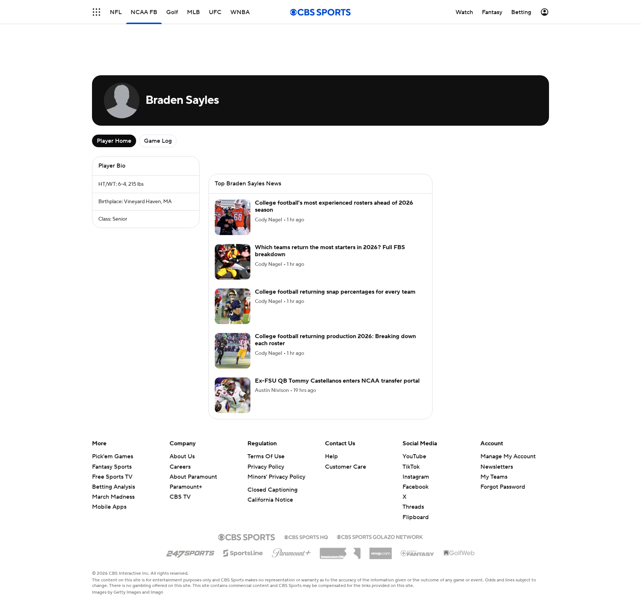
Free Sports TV (112, 477)
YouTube (414, 456)
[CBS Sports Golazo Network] (380, 536)
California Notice (270, 500)
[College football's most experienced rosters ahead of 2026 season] (232, 217)
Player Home (114, 141)
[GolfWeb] (459, 553)
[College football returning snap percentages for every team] (232, 306)
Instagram (415, 477)
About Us (182, 456)
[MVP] (380, 550)
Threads (413, 507)
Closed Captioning (272, 490)
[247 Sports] (190, 551)
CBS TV (180, 497)
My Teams (493, 477)
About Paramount (193, 477)
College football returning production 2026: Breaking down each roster (335, 340)
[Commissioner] (340, 550)
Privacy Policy (265, 467)
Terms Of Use (266, 456)
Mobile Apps (109, 507)
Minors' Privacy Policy (276, 477)
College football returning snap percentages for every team (335, 292)
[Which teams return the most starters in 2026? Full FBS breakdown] (232, 262)
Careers (180, 467)
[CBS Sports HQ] (306, 536)
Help (331, 456)
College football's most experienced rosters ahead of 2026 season (334, 206)
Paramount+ (186, 487)
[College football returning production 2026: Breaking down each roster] (232, 351)
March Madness (113, 497)
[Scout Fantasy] (418, 553)
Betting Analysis (113, 487)
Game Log (158, 141)
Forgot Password (502, 487)
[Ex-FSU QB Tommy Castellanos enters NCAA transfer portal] (232, 395)
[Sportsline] (243, 552)
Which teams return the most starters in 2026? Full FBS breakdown (330, 251)
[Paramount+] (291, 551)
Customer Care (345, 467)
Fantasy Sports (112, 467)
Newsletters (496, 467)
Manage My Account (508, 456)
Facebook (415, 487)
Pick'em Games (112, 456)
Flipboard (415, 517)
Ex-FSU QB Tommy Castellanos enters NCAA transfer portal (337, 380)
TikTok (411, 467)
